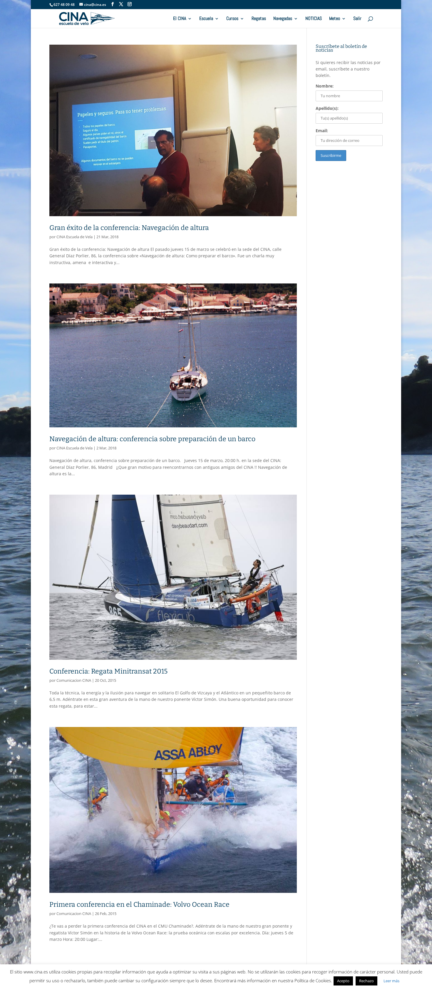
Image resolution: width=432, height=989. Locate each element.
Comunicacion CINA (73, 680)
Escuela (206, 18)
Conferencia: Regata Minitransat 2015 (108, 671)
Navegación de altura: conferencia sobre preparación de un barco (152, 439)
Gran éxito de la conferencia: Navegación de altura (129, 228)
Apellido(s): (327, 108)
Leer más (391, 980)
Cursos (232, 18)
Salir (357, 18)
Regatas (259, 18)
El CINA (179, 18)
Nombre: (325, 86)
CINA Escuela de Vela (74, 236)
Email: (322, 130)
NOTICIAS (313, 18)
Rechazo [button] (366, 980)
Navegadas (282, 18)
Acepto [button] (343, 980)
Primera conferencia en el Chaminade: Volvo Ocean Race (139, 904)
